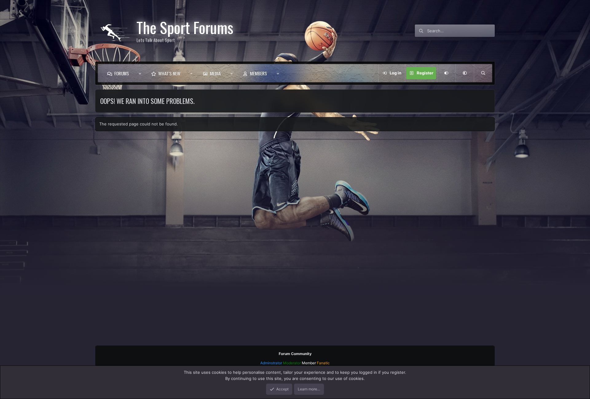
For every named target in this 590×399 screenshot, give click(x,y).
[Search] (483, 73)
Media (215, 73)
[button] (140, 73)
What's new (169, 73)
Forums (121, 73)
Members (258, 73)
